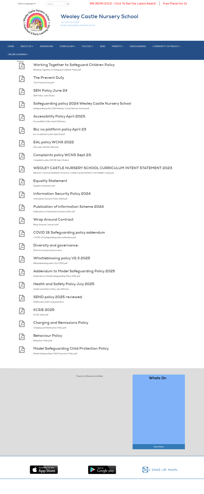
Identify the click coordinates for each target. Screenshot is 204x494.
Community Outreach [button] (166, 46)
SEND (102, 46)
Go (68, 4)
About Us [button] (26, 46)
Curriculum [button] (67, 46)
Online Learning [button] (17, 54)
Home (11, 46)
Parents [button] (117, 46)
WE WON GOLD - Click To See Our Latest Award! (117, 3)
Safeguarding (138, 46)
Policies (20, 61)
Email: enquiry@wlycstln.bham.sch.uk (78, 25)
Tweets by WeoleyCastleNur (89, 376)
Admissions (46, 46)
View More (159, 446)
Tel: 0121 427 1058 (70, 22)
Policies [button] (87, 46)
